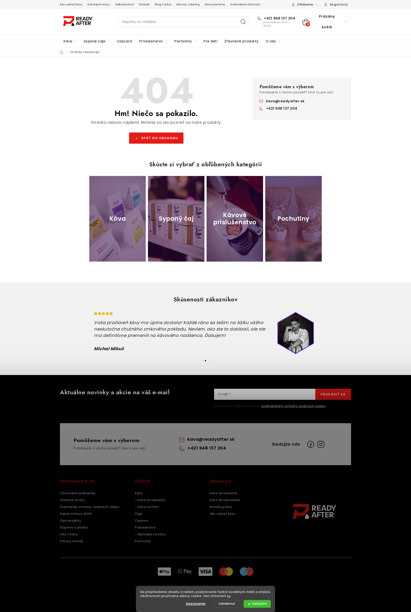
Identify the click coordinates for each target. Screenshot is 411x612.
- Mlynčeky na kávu (150, 534)
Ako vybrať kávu (71, 4)
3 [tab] (209, 360)
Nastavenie (195, 604)
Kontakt (144, 4)
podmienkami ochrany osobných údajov (294, 406)
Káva (139, 493)
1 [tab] (201, 360)
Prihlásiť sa (333, 394)
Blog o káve (163, 4)
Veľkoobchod (124, 4)
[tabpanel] (205, 333)
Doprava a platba (74, 527)
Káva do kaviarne (223, 493)
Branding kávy (221, 507)
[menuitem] (70, 41)
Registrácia (339, 4)
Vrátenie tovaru (72, 500)
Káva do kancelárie (225, 500)
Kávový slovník (71, 541)
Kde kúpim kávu (99, 4)
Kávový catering (188, 4)
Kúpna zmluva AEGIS (76, 514)
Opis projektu (70, 520)
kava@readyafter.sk (285, 101)
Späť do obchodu (159, 138)
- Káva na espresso (150, 500)
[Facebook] (310, 444)
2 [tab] (205, 360)
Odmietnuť (227, 604)
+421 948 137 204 (279, 18)
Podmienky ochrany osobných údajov (90, 507)
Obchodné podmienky (77, 493)
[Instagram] (320, 444)
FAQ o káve (69, 534)
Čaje (138, 514)
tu (228, 596)
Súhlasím (259, 604)
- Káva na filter (147, 507)
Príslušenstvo (145, 527)
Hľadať (243, 21)
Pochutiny (143, 541)
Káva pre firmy (215, 4)
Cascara (141, 520)
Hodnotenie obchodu (245, 4)
